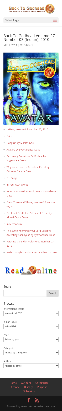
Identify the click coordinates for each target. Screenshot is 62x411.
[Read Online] (31, 273)
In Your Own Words (17, 184)
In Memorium (14, 224)
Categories (41, 382)
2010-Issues (26, 45)
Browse (15, 387)
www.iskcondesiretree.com (38, 406)
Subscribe (29, 391)
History (28, 387)
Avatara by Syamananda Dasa (23, 149)
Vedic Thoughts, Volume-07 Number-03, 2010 (32, 252)
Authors (26, 382)
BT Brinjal (12, 178)
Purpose (42, 387)
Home (13, 382)
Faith (9, 136)
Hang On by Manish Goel (20, 142)
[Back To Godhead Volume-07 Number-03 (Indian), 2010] (31, 122)
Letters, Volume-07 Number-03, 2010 (27, 129)
